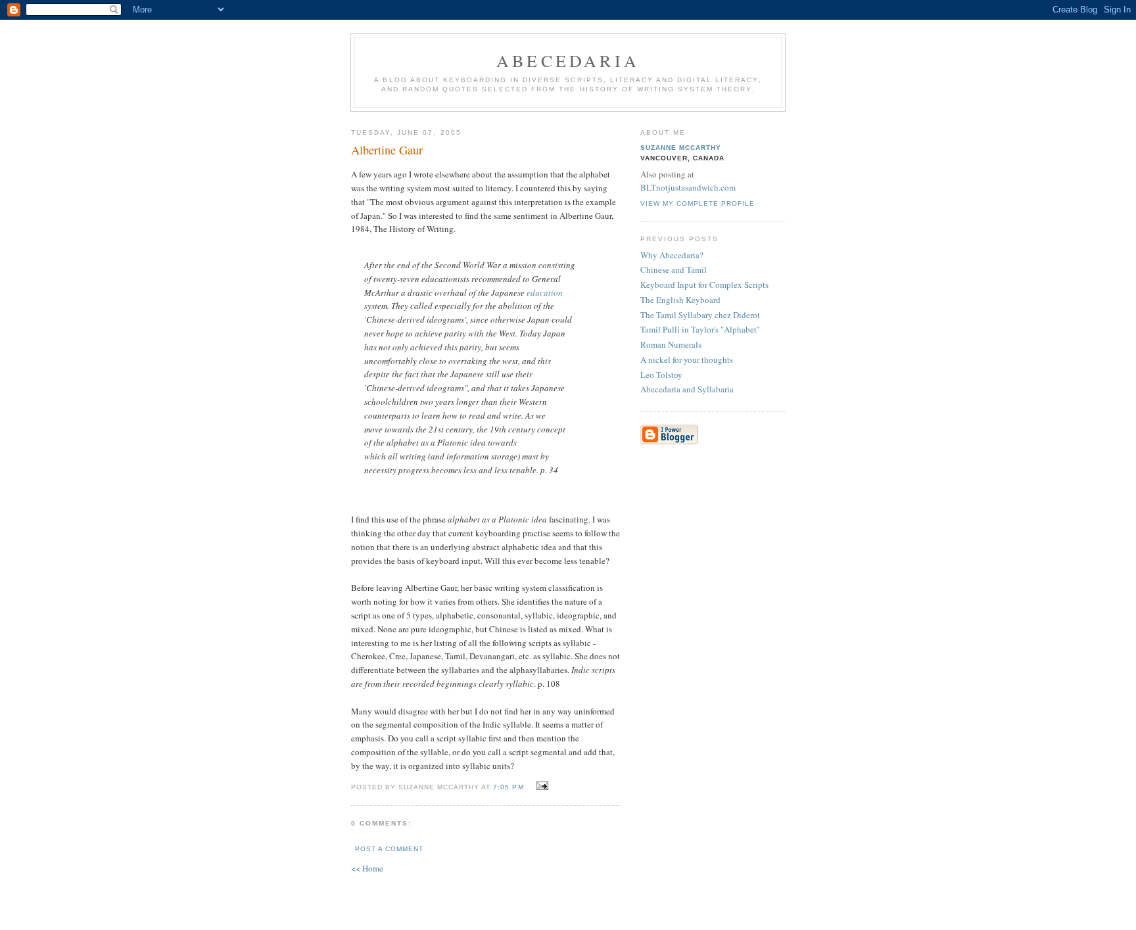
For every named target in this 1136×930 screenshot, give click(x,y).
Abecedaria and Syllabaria (687, 389)
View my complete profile (697, 203)
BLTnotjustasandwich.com (688, 187)
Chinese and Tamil (673, 269)
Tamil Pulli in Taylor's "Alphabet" (700, 329)
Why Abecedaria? (671, 255)
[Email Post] (541, 786)
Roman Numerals (670, 344)
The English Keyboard (680, 300)
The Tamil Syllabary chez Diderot (700, 315)
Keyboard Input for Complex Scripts (704, 285)
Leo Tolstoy (661, 375)
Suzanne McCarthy (680, 147)
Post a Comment (389, 848)
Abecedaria (568, 60)
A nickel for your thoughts (686, 359)
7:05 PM (508, 787)
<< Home (367, 868)
